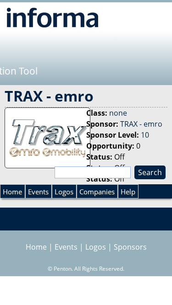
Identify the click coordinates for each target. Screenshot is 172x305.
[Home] (52, 17)
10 (145, 135)
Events (38, 191)
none (118, 113)
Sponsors (130, 247)
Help (128, 191)
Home (12, 191)
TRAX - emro (141, 124)
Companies (97, 191)
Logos (64, 191)
